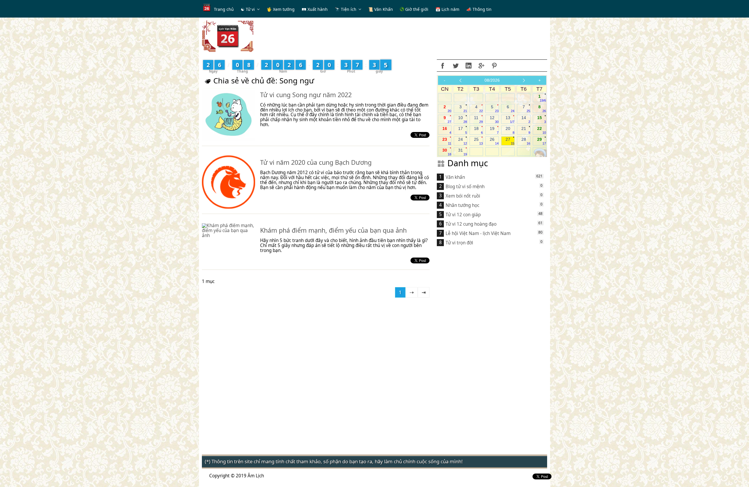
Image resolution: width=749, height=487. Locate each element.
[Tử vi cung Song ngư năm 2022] (228, 114)
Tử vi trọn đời (459, 243)
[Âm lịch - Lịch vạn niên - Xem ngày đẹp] (227, 36)
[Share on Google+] (481, 65)
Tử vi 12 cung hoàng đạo (471, 224)
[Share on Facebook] (443, 65)
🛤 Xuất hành (315, 9)
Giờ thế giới (416, 9)
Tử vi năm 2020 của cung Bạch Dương (316, 162)
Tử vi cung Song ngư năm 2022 (306, 94)
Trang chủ (224, 9)
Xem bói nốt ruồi (463, 196)
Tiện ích (348, 9)
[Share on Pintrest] (494, 65)
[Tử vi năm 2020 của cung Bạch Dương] (228, 182)
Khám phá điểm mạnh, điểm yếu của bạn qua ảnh (333, 230)
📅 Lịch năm (447, 9)
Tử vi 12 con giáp (463, 215)
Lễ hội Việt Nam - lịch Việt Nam (478, 233)
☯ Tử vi (248, 9)
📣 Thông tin (479, 9)
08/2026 (492, 80)
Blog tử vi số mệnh (465, 187)
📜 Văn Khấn (380, 9)
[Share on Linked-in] (468, 65)
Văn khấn (455, 177)
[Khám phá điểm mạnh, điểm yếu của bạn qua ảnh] (228, 230)
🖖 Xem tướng (281, 9)
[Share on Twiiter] (455, 65)
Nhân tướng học (462, 205)
